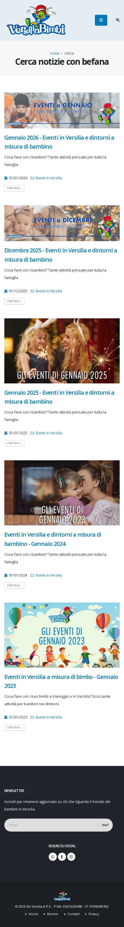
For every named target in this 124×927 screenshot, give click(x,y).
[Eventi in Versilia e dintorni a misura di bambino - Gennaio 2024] (62, 492)
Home (54, 53)
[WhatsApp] (53, 857)
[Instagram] (71, 857)
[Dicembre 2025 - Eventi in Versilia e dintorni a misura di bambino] (62, 223)
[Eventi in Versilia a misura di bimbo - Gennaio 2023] (62, 634)
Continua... (14, 188)
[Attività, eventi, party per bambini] (62, 895)
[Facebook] (62, 857)
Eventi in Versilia (49, 178)
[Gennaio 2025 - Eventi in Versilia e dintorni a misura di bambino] (62, 350)
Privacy (93, 914)
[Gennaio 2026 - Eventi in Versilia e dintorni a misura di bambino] (62, 109)
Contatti (73, 914)
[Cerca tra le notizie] (118, 20)
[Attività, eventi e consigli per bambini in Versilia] (36, 20)
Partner (52, 914)
